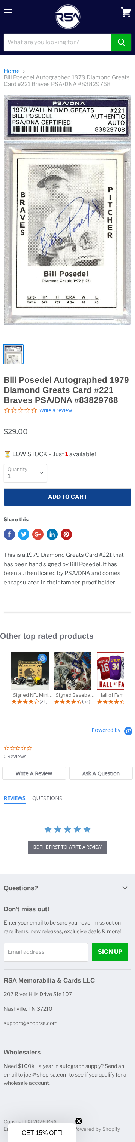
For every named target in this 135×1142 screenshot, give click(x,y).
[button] (42, 1132)
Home (12, 71)
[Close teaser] (78, 1121)
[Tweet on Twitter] (23, 534)
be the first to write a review (67, 847)
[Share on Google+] (38, 534)
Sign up (110, 951)
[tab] (34, 773)
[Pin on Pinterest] (66, 534)
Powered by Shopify (97, 1129)
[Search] (121, 42)
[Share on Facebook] (9, 534)
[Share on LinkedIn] (52, 534)
